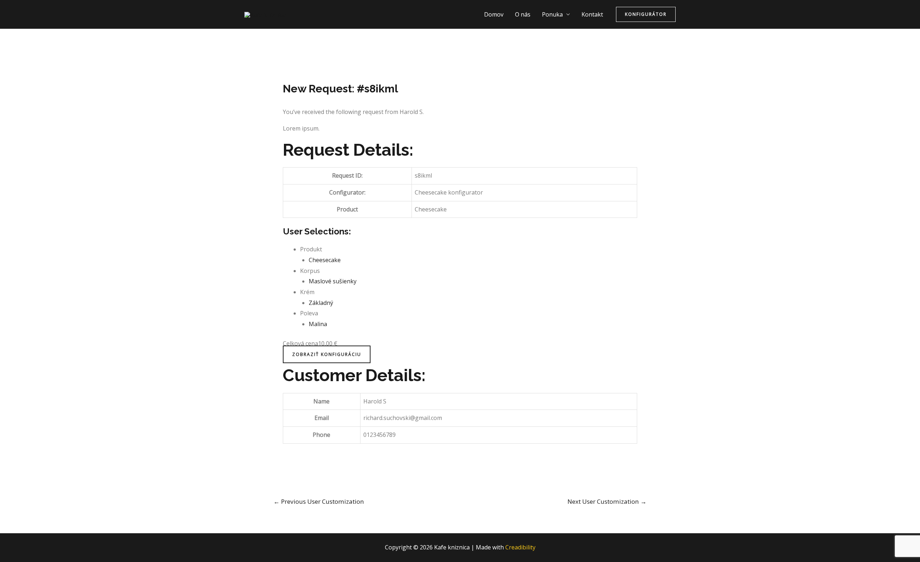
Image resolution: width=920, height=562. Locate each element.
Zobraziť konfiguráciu (326, 354)
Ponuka (552, 14)
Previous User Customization (318, 501)
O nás (522, 14)
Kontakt (592, 14)
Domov (493, 14)
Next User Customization (607, 501)
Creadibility (520, 547)
